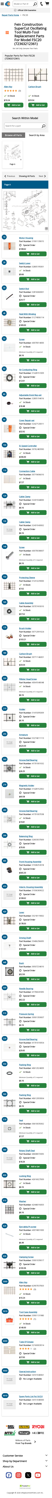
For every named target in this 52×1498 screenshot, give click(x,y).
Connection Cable (27, 471)
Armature (23, 734)
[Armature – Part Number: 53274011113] (9, 743)
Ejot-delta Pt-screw (27, 1226)
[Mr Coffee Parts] (38, 1433)
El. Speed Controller (28, 445)
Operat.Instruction (27, 1371)
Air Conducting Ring (28, 369)
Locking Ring (25, 1176)
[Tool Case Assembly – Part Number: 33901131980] (9, 1323)
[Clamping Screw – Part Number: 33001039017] (9, 1265)
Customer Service (13, 1455)
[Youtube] (38, 1475)
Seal (21, 1120)
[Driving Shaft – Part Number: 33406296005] (9, 946)
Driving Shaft (25, 937)
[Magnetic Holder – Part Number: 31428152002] (9, 794)
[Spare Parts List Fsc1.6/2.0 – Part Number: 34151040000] (9, 1404)
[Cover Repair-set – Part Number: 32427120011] (9, 429)
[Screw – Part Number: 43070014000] (9, 350)
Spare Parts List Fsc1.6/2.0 (31, 1396)
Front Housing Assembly (30, 861)
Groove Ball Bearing (28, 760)
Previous (11, 176)
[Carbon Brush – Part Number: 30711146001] (38, 75)
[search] (35, 4)
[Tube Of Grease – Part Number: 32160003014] (9, 1352)
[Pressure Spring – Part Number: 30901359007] (9, 1022)
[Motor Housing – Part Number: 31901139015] (9, 246)
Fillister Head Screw (28, 679)
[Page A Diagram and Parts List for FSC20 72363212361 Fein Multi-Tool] (25, 210)
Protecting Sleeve (27, 577)
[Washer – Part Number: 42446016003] (9, 1210)
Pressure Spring (26, 1014)
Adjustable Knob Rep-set (30, 395)
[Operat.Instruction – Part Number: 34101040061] (9, 1379)
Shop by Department (15, 1461)
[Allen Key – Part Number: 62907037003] (13, 75)
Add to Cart (16, 105)
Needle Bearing (26, 988)
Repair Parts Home (10, 15)
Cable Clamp (24, 496)
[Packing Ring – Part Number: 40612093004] (9, 1103)
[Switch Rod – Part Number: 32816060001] (9, 297)
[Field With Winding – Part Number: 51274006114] (9, 322)
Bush (21, 963)
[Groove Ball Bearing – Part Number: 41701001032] (9, 768)
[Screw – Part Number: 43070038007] (9, 558)
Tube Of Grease (26, 1341)
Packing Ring (25, 1064)
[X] (28, 1475)
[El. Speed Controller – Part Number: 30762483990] (9, 454)
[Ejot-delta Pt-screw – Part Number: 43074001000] (9, 1237)
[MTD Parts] (10, 1433)
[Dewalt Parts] (24, 1427)
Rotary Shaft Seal (27, 1150)
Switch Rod (24, 288)
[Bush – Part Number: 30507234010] (9, 972)
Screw (21, 339)
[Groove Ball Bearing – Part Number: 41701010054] (9, 1048)
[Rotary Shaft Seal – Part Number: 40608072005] (9, 1159)
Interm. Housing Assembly (31, 887)
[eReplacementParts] (7, 3)
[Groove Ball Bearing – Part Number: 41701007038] (9, 819)
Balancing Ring (26, 836)
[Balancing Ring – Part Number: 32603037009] (9, 845)
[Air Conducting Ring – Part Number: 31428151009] (9, 378)
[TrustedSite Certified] (25, 1486)
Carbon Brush (34, 86)
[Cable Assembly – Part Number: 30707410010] (9, 611)
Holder (22, 709)
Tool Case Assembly (28, 1312)
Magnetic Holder (26, 785)
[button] (2, 4)
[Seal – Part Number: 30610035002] (9, 1131)
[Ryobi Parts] (38, 1427)
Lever (21, 912)
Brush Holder (25, 628)
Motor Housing (26, 238)
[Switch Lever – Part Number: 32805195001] (9, 272)
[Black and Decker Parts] (10, 1427)
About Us (8, 1466)
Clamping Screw (26, 1257)
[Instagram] (18, 1475)
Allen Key (8, 86)
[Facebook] (9, 1475)
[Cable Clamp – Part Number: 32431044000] (9, 505)
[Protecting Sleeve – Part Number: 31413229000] (9, 586)
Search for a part (13, 126)
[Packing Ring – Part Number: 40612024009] (9, 1075)
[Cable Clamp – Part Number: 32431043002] (9, 530)
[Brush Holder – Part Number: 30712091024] (9, 637)
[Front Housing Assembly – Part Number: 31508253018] (9, 870)
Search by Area (37, 135)
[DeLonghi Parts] (24, 1433)
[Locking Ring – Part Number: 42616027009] (9, 1184)
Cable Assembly (26, 603)
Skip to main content (25, 22)
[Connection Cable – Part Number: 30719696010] (9, 480)
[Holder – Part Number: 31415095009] (9, 718)
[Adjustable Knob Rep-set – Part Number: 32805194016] (9, 403)
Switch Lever (24, 263)
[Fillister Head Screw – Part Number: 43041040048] (9, 690)
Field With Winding (27, 314)
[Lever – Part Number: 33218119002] (9, 921)
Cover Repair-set (26, 420)
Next (41, 176)
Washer (22, 1201)
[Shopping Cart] (47, 3)
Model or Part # (21, 4)
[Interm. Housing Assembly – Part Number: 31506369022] (9, 895)
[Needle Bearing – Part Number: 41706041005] (9, 997)
